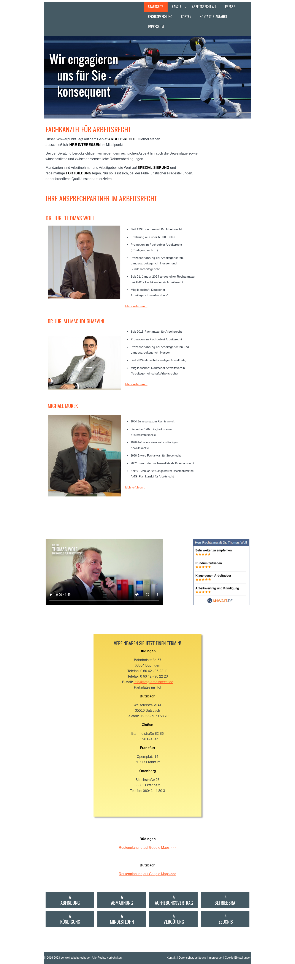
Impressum (156, 26)
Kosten (186, 16)
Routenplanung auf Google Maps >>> (147, 847)
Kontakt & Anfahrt (213, 16)
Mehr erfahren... (136, 306)
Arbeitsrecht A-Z (204, 6)
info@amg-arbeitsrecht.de (153, 682)
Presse (230, 6)
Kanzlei (177, 6)
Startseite (155, 6)
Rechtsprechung (160, 16)
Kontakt (171, 957)
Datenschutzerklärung (192, 957)
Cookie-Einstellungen (238, 957)
